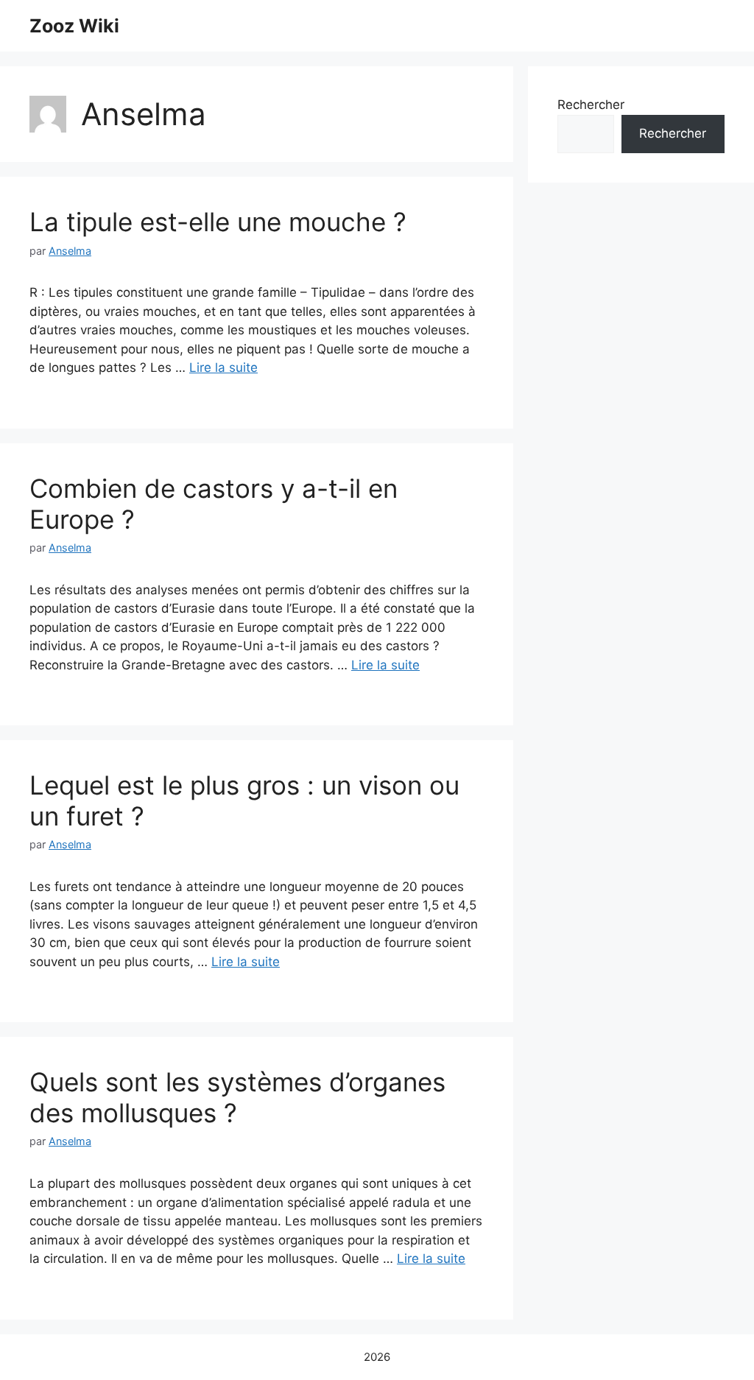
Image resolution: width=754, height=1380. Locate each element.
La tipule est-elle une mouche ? (217, 221)
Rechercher (590, 104)
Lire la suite (223, 367)
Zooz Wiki (74, 26)
